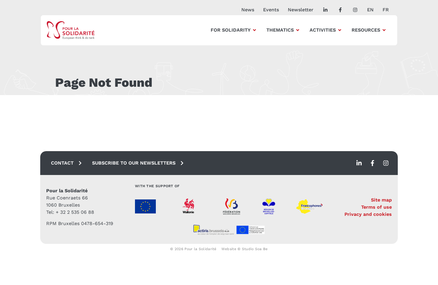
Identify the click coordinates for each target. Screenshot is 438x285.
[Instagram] (386, 163)
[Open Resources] (384, 30)
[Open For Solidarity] (254, 30)
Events (271, 10)
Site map (381, 200)
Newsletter (300, 10)
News (247, 10)
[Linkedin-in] (359, 163)
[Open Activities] (339, 30)
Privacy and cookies (368, 214)
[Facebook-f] (372, 163)
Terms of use (376, 207)
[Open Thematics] (297, 30)
